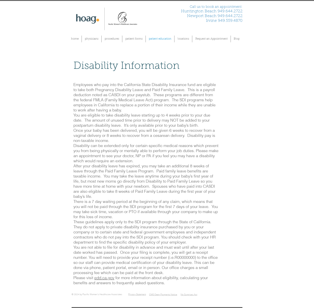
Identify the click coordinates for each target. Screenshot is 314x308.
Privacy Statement (137, 294)
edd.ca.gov (104, 277)
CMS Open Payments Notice (163, 294)
